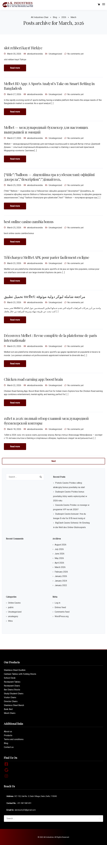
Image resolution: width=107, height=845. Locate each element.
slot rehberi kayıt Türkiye (23, 47)
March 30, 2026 (14, 54)
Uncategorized (55, 54)
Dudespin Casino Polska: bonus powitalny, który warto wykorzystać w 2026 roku (70, 496)
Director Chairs (10, 701)
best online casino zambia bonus (28, 221)
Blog (6, 743)
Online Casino (14, 603)
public (11, 607)
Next (53, 461)
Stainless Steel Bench (14, 705)
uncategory (13, 616)
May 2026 (59, 558)
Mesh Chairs (9, 713)
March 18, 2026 (14, 429)
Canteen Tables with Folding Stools (20, 674)
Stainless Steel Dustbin (14, 670)
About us (8, 731)
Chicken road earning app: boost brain (33, 379)
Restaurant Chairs (12, 686)
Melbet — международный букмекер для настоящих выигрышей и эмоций (46, 129)
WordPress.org (62, 616)
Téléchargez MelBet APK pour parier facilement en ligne (46, 257)
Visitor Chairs (10, 697)
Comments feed (62, 612)
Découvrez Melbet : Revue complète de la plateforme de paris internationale (50, 338)
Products (8, 735)
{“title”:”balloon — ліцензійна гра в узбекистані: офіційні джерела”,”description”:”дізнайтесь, (49, 177)
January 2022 (61, 585)
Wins (10, 621)
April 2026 (59, 563)
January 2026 (61, 576)
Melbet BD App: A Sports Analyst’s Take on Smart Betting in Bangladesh (49, 86)
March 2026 (60, 567)
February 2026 (61, 572)
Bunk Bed (8, 709)
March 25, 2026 (14, 185)
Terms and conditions (13, 739)
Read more (15, 68)
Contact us (9, 747)
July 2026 (59, 549)
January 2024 (61, 581)
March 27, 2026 (14, 94)
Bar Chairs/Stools (12, 689)
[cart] (99, 5)
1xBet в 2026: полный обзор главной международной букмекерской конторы (46, 420)
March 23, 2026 (14, 263)
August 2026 (60, 544)
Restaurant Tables (12, 682)
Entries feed (60, 607)
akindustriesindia (35, 54)
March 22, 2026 (14, 385)
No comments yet (75, 54)
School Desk (10, 678)
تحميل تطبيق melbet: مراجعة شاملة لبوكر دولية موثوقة (44, 296)
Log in (57, 603)
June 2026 (59, 553)
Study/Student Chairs (13, 693)
